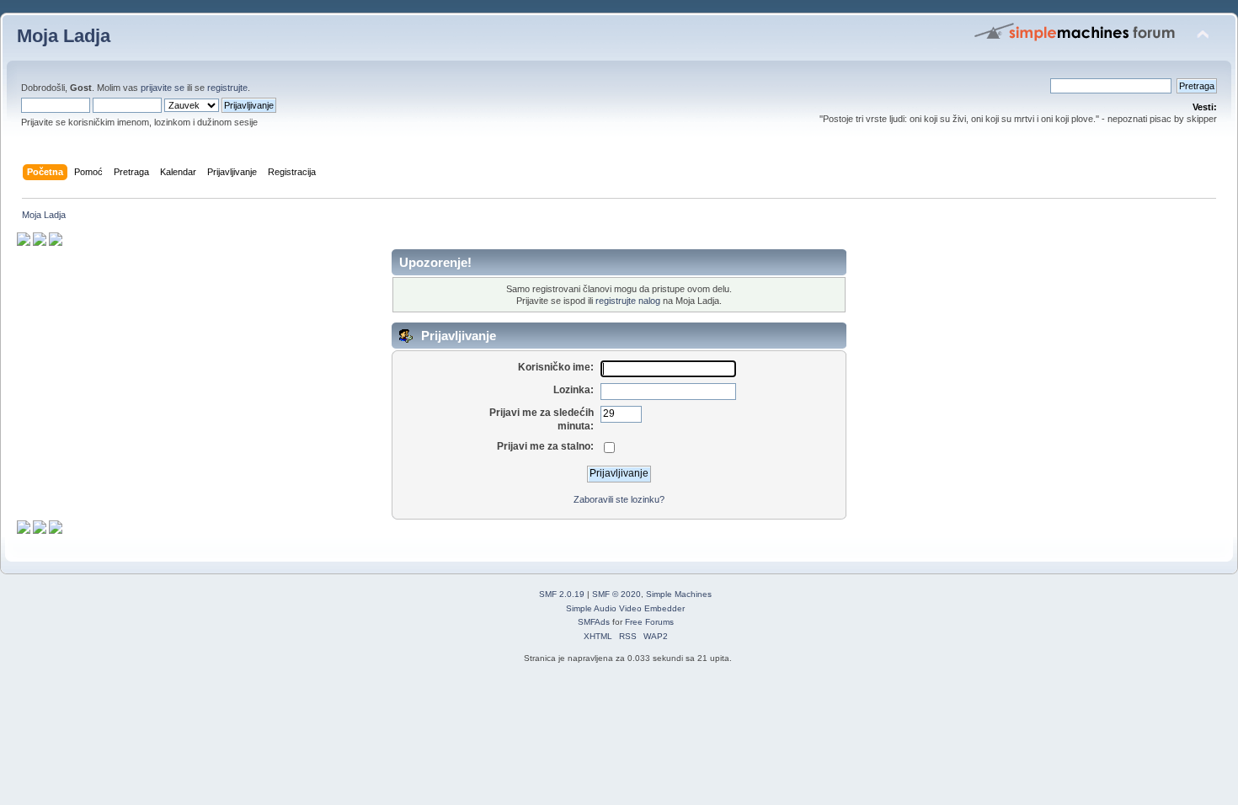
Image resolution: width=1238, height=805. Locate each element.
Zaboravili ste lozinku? (619, 499)
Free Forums (649, 621)
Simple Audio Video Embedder (625, 608)
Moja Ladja (63, 35)
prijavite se (162, 88)
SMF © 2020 (616, 594)
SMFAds (594, 621)
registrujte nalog (627, 301)
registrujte (227, 88)
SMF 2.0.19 (561, 594)
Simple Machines (679, 594)
